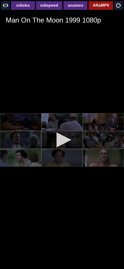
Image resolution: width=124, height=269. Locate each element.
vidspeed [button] (49, 5)
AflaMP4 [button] (101, 5)
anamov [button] (75, 5)
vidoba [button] (23, 5)
